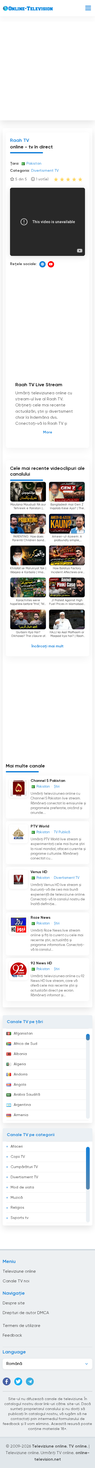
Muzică (17, 1198)
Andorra (20, 1074)
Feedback (12, 1335)
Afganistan (23, 1033)
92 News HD (41, 963)
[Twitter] (18, 1381)
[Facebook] (7, 1381)
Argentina (22, 1105)
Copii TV (18, 1157)
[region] (47, 1076)
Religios (17, 1207)
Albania (20, 1054)
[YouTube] (51, 264)
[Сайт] (42, 264)
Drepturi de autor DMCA (26, 1313)
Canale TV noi (16, 1281)
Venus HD (39, 872)
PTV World (40, 826)
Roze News (40, 917)
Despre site (14, 1303)
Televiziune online (19, 1271)
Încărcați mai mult (47, 646)
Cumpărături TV (24, 1167)
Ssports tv (19, 1218)
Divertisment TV (24, 1177)
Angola (20, 1085)
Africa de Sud (25, 1044)
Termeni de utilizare (21, 1326)
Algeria (20, 1064)
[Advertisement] (47, 70)
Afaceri (17, 1146)
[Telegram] (30, 1381)
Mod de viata (22, 1187)
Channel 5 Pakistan (48, 781)
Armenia (21, 1115)
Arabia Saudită (27, 1094)
